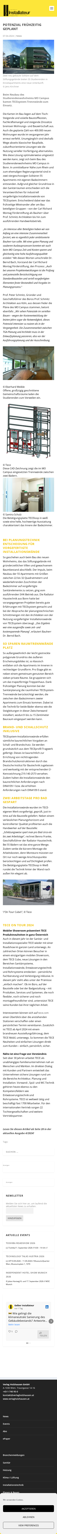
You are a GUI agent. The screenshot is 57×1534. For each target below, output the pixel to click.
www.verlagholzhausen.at (16, 1398)
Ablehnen (28, 1517)
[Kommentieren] (15, 1334)
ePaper (6, 1438)
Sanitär (6, 1462)
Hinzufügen (14, 1218)
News (19, 35)
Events (6, 1423)
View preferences (28, 1525)
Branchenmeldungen (13, 1455)
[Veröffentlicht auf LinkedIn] (47, 1307)
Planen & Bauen (11, 1492)
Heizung (7, 1470)
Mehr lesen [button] (14, 1324)
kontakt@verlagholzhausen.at (18, 1395)
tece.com (43, 1012)
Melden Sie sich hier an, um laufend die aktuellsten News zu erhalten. (26, 1205)
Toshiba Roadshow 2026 (20, 1243)
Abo (5, 1431)
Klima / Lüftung (11, 1477)
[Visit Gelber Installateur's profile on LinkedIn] (11, 1306)
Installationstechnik (13, 1485)
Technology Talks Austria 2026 (25, 1256)
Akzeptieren (29, 1508)
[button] (5, 1321)
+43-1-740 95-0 (10, 1391)
